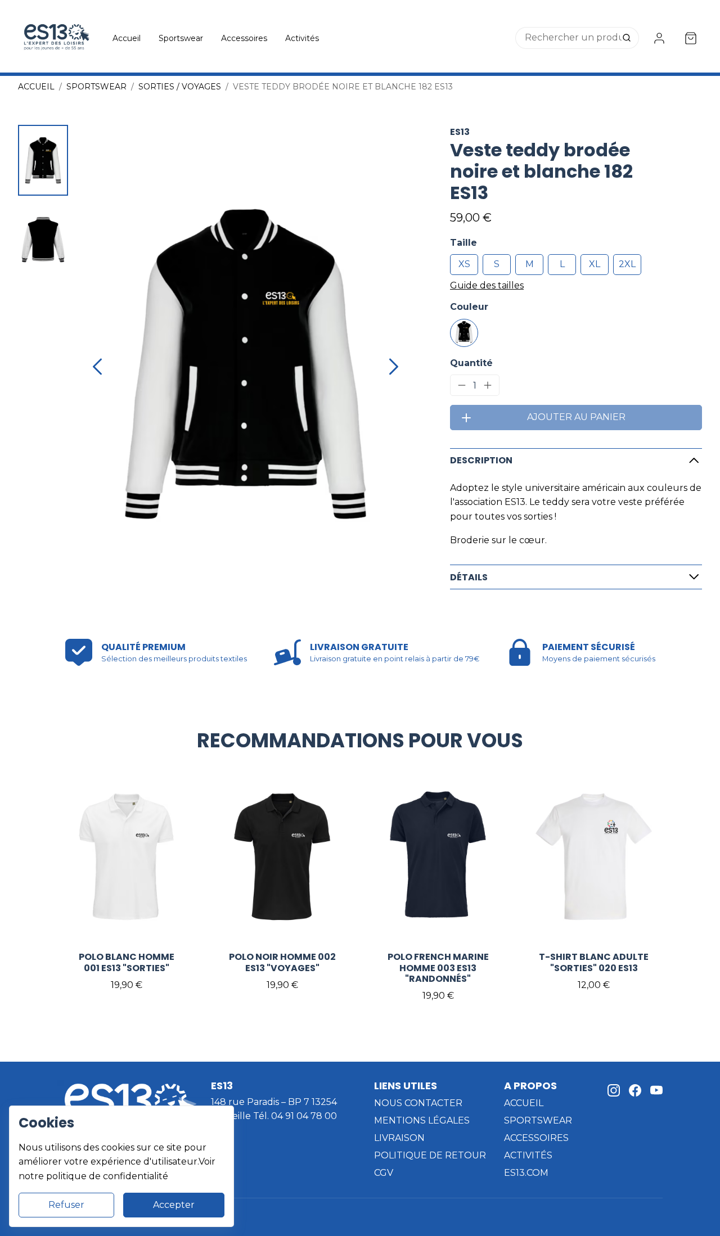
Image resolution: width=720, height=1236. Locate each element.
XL (594, 264)
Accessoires (244, 38)
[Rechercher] (627, 38)
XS (464, 264)
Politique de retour (430, 1155)
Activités (302, 38)
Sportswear (181, 38)
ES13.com (526, 1172)
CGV (383, 1172)
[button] (43, 160)
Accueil (126, 38)
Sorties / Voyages (179, 87)
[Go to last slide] (97, 366)
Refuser (66, 1204)
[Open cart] (691, 38)
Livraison (399, 1138)
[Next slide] (393, 366)
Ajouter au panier (576, 417)
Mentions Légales (422, 1120)
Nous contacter (418, 1103)
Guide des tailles (487, 286)
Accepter (174, 1204)
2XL (627, 264)
